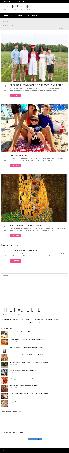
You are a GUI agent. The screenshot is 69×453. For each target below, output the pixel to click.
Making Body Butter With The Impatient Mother (21, 401)
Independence (18, 155)
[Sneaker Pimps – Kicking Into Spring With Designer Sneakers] (4, 334)
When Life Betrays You (24, 251)
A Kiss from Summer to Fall (27, 225)
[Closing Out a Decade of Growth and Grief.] (34, 58)
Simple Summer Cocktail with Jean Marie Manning (21, 378)
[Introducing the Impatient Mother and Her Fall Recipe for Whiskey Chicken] (4, 357)
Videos (34, 15)
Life (27, 15)
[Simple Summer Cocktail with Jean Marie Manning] (4, 380)
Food (13, 15)
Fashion (5, 15)
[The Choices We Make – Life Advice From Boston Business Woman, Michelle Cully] (4, 365)
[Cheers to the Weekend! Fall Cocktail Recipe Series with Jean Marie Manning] (4, 342)
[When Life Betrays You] (34, 245)
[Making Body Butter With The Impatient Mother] (4, 403)
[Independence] (34, 128)
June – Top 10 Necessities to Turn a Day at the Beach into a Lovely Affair (26, 347)
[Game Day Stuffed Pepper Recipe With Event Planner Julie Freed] (4, 372)
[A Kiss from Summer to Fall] (34, 198)
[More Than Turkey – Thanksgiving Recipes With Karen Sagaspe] (4, 388)
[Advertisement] (11, 290)
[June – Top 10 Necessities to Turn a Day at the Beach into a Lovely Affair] (4, 349)
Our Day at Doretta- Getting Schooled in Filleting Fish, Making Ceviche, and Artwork (29, 393)
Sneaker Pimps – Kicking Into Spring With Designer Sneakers (24, 331)
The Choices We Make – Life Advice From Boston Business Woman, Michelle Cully (29, 362)
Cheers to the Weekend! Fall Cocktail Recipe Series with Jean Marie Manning (27, 339)
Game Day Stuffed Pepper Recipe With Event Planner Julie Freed (24, 370)
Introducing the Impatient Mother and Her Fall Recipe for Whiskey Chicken (27, 354)
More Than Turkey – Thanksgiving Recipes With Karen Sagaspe (24, 385)
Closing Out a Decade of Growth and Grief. (36, 85)
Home (60, 28)
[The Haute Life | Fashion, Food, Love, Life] (17, 8)
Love (20, 15)
